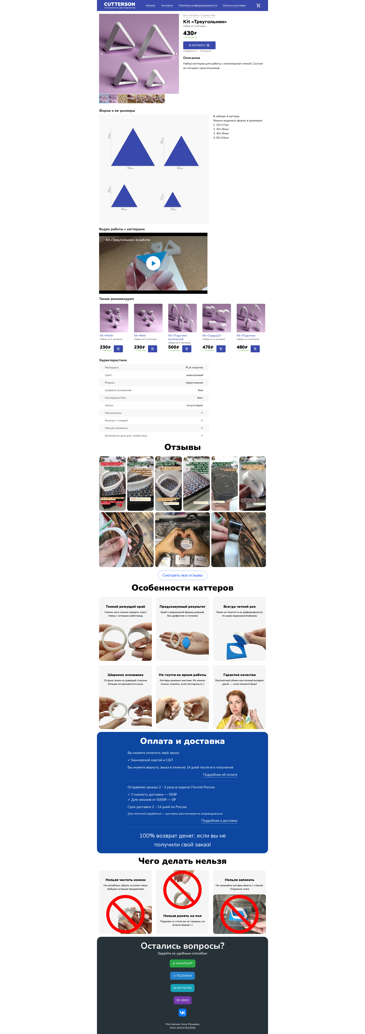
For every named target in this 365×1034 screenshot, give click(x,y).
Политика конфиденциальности (198, 5)
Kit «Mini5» (106, 335)
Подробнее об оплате (220, 774)
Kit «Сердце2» (211, 335)
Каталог (151, 5)
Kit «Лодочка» (246, 335)
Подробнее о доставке (219, 820)
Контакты (167, 5)
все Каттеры (191, 15)
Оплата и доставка (234, 5)
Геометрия (208, 15)
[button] (176, 54)
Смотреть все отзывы (182, 575)
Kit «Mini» (140, 335)
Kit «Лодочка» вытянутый (177, 337)
